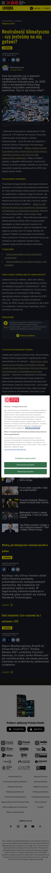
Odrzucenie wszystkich (25, 465)
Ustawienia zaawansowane (25, 458)
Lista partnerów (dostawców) (15, 450)
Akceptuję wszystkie (26, 471)
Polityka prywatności (32, 428)
